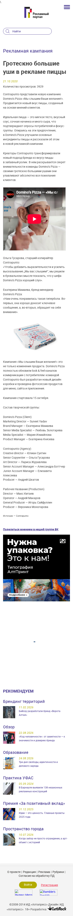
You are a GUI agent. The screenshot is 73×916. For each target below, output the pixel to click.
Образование (15, 752)
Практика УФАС (18, 778)
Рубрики (58, 872)
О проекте (13, 872)
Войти (28, 884)
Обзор (9, 727)
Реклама (44, 872)
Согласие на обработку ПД (37, 876)
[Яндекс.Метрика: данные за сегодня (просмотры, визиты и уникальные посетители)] (23, 892)
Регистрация (49, 885)
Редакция (29, 872)
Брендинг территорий (24, 701)
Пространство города (23, 828)
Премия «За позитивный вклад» (34, 803)
